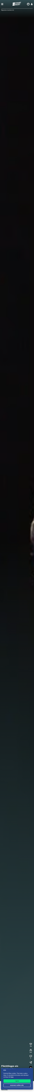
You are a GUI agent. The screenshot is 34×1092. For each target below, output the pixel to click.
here (12, 1077)
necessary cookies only (17, 1085)
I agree (17, 1081)
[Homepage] (17, 3)
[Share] (31, 1062)
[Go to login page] (32, 4)
